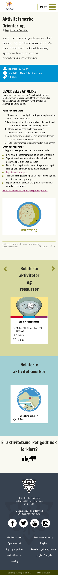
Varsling (14, 561)
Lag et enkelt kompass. (17, 172)
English (43, 543)
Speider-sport (14, 543)
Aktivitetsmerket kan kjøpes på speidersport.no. (24, 190)
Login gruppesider (14, 549)
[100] (25, 459)
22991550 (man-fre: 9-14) (30, 510)
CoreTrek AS (27, 572)
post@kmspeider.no (31, 513)
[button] (47, 7)
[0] (33, 459)
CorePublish (46, 572)
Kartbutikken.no (14, 555)
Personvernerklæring (43, 537)
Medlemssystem (14, 537)
